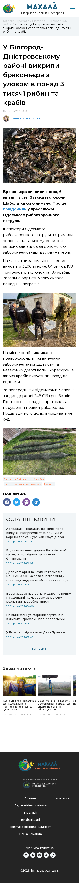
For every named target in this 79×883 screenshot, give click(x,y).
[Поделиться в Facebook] (7, 502)
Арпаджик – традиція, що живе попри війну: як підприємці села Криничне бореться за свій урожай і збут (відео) (35, 533)
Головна (30, 798)
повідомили (15, 209)
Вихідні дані (30, 820)
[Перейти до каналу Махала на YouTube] (39, 855)
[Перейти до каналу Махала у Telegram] (46, 855)
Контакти (62, 798)
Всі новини (40, 648)
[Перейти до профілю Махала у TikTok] (53, 855)
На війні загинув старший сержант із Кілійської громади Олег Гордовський (35, 617)
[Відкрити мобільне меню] (73, 8)
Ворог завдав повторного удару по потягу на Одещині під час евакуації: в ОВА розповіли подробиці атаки (38, 598)
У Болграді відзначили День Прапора (36, 632)
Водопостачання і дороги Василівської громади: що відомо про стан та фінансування (36, 554)
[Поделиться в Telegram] (36, 502)
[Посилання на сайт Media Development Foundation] (39, 784)
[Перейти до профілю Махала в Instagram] (26, 855)
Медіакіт (30, 812)
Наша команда (30, 834)
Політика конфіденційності (30, 827)
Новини (49, 483)
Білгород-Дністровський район (24, 479)
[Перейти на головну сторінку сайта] (9, 8)
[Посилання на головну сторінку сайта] (39, 766)
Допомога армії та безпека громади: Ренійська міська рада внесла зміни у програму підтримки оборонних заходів (37, 576)
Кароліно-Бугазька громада (23, 483)
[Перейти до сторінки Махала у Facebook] (32, 855)
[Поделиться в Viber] (26, 502)
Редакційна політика (30, 805)
